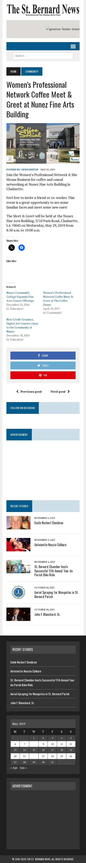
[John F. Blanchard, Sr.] (18, 618)
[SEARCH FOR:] (43, 55)
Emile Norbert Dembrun (48, 522)
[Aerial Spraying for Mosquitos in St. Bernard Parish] (18, 596)
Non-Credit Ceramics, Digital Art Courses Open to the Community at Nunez (22, 325)
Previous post (31, 391)
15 (34, 749)
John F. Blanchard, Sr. (47, 614)
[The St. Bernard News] (43, 10)
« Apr (14, 768)
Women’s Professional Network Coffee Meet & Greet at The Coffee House (58, 298)
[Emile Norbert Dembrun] (18, 526)
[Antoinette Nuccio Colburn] (18, 548)
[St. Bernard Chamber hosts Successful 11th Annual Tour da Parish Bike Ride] (18, 570)
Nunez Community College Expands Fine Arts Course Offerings (20, 296)
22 (34, 756)
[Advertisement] (43, 819)
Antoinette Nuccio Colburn (50, 544)
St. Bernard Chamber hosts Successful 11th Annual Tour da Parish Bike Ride (53, 570)
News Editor (29, 169)
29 (34, 762)
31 (52, 762)
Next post (58, 391)
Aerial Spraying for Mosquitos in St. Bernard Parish (56, 594)
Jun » (23, 768)
